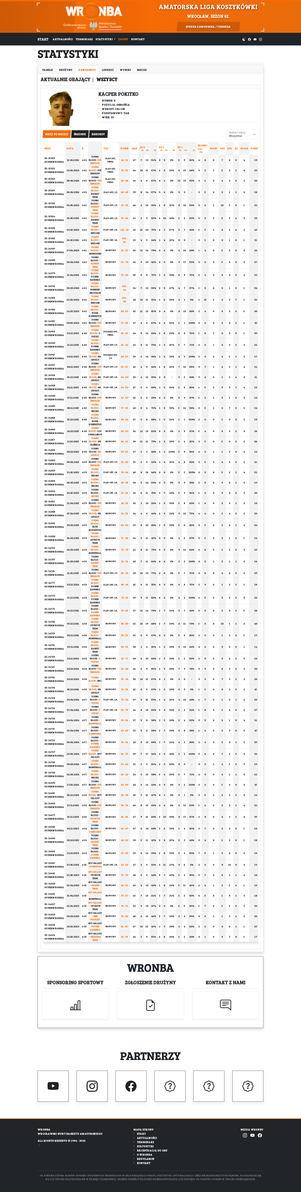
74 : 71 (124, 905)
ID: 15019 (49, 190)
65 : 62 (124, 344)
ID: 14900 (49, 395)
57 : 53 (124, 408)
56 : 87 (124, 366)
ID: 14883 (49, 406)
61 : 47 (124, 250)
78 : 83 (124, 610)
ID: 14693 (49, 782)
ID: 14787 (49, 559)
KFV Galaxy (95, 863)
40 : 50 (124, 840)
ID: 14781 (49, 571)
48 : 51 (124, 160)
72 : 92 (124, 699)
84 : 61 (124, 441)
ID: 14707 (49, 752)
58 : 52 (124, 635)
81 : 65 (124, 333)
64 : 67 (124, 828)
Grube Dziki (95, 253)
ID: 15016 (49, 203)
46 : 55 (124, 503)
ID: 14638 (49, 883)
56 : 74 (124, 805)
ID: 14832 (49, 460)
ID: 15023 (49, 158)
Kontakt (138, 39)
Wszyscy (107, 79)
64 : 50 (124, 377)
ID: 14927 (49, 364)
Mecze (142, 69)
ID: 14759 (49, 633)
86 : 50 (124, 431)
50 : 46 (124, 764)
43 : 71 (124, 658)
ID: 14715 (49, 728)
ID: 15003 (49, 238)
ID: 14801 (49, 523)
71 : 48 (124, 538)
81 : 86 (124, 816)
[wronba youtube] (255, 39)
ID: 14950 (49, 331)
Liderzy (108, 69)
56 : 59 (124, 936)
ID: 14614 (49, 935)
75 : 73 (124, 875)
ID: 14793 (49, 548)
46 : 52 (124, 885)
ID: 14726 (49, 708)
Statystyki (145, 1146)
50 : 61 (124, 742)
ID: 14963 (49, 297)
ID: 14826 (49, 480)
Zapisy (123, 39)
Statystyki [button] (104, 39)
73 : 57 (124, 895)
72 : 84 (124, 916)
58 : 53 (124, 646)
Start (43, 39)
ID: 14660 (49, 838)
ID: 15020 (49, 178)
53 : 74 (124, 561)
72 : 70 (124, 549)
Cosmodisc (95, 733)
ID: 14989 (49, 260)
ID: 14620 (49, 914)
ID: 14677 (49, 815)
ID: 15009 (49, 228)
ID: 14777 (49, 582)
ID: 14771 (49, 608)
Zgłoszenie (150, 982)
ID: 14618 (49, 924)
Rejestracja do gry (152, 1150)
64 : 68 (124, 668)
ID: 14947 (49, 354)
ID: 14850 (49, 450)
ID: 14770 (49, 595)
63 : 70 (124, 573)
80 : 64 (124, 419)
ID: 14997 (49, 248)
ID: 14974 (49, 286)
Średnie (80, 134)
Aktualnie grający (66, 79)
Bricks (95, 411)
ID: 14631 (49, 893)
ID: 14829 (49, 470)
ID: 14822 (49, 491)
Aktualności (63, 39)
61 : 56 (124, 689)
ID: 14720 (49, 718)
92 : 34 (124, 679)
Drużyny (66, 69)
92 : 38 (124, 795)
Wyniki (125, 69)
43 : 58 (124, 730)
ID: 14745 (49, 677)
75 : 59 (124, 170)
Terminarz (84, 39)
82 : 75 (124, 753)
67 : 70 (124, 262)
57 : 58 (124, 322)
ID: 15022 (49, 168)
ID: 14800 (49, 536)
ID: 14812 (49, 501)
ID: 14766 (49, 621)
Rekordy (98, 134)
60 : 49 (124, 192)
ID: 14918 (49, 375)
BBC (100, 680)
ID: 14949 (49, 343)
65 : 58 (124, 482)
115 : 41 (124, 229)
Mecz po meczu (56, 134)
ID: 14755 (49, 645)
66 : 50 (124, 525)
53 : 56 (124, 720)
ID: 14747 (49, 667)
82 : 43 (124, 774)
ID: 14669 (49, 803)
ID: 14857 (49, 439)
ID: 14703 (49, 762)
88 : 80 (124, 623)
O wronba (144, 1154)
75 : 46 (124, 218)
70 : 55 (124, 597)
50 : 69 (124, 784)
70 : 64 (124, 472)
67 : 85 (124, 853)
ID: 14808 (49, 511)
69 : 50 (124, 387)
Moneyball (95, 552)
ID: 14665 (49, 826)
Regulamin (145, 1158)
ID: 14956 (49, 309)
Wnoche (95, 233)
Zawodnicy (87, 69)
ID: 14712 (49, 740)
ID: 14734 (49, 687)
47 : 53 (124, 205)
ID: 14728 (49, 697)
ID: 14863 (49, 429)
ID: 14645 (49, 873)
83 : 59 (124, 356)
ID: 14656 (49, 851)
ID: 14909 (49, 385)
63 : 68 (124, 180)
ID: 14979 (49, 273)
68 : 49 (124, 584)
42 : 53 (124, 864)
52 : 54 (124, 492)
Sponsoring (75, 982)
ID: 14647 (49, 863)
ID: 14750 (49, 656)
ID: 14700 (49, 772)
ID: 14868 (49, 417)
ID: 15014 (49, 216)
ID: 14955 (49, 321)
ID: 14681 (49, 793)
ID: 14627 (49, 904)
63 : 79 (124, 710)
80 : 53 (124, 311)
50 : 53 (124, 451)
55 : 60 (124, 462)
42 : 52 (124, 397)
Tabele (47, 69)
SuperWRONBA (54, 161)
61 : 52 (124, 513)
